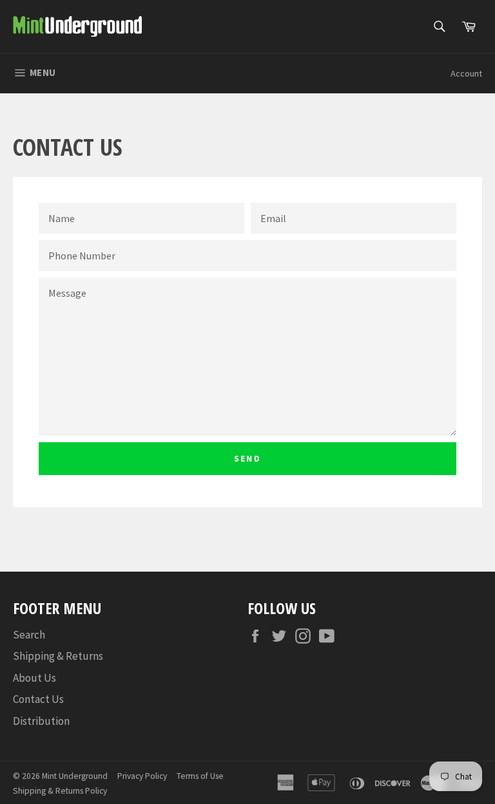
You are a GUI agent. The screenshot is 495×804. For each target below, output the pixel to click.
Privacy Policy (142, 776)
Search (29, 635)
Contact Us (38, 699)
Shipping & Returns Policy (60, 790)
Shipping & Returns (58, 656)
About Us (34, 678)
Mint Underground (75, 776)
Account (466, 73)
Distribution (41, 721)
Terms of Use (200, 776)
